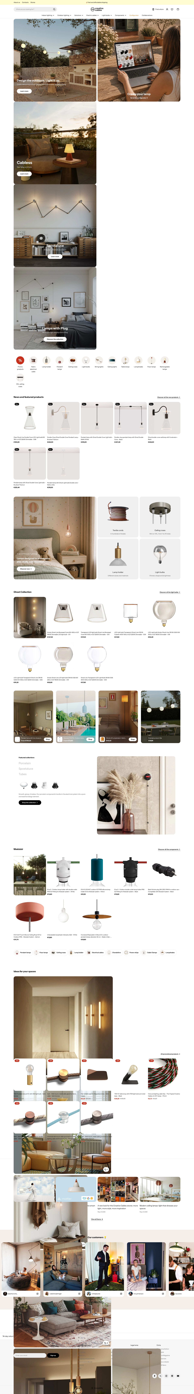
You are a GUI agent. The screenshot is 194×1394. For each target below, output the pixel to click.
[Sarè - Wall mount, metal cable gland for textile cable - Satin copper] (30, 1117)
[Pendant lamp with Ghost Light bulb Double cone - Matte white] (63, 463)
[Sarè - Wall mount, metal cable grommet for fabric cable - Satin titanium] (97, 1117)
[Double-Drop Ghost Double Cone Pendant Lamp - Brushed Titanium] (63, 418)
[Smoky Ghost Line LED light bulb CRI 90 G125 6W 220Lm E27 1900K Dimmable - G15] (63, 658)
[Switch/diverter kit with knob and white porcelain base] (45, 785)
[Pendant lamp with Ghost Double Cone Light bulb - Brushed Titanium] (30, 463)
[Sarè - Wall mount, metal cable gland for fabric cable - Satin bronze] (63, 1074)
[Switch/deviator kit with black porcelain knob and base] (34, 785)
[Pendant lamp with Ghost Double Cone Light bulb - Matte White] (97, 418)
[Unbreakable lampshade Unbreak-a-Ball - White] (63, 915)
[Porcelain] (136, 795)
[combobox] (35, 9)
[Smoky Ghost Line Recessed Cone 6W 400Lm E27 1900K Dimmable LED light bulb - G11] (63, 613)
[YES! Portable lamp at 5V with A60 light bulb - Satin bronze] (30, 1074)
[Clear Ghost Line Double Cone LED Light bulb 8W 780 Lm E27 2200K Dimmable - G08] (30, 418)
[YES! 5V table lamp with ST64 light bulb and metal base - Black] (130, 1074)
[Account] (167, 9)
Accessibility (98, 1388)
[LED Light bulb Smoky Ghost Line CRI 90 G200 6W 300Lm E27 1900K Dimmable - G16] (164, 613)
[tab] (25, 763)
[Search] (54, 9)
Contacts (25, 2)
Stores (33, 2)
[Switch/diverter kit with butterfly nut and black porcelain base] (55, 785)
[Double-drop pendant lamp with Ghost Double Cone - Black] (130, 418)
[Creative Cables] (30, 617)
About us (17, 2)
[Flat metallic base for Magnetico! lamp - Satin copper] (97, 1074)
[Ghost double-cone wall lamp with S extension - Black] (164, 418)
